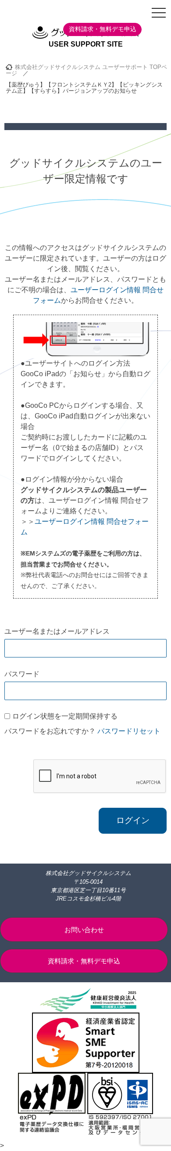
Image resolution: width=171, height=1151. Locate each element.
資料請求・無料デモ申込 (102, 29)
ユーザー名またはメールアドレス (57, 631)
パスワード (21, 674)
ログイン (133, 820)
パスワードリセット (128, 731)
